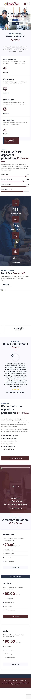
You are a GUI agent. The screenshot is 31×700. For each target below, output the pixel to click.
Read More (15, 19)
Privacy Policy (11, 683)
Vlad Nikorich (18, 328)
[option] (15, 311)
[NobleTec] (10, 3)
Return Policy (15, 685)
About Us (4, 683)
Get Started (15, 567)
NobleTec (15, 680)
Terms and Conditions (22, 683)
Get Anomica (15, 23)
